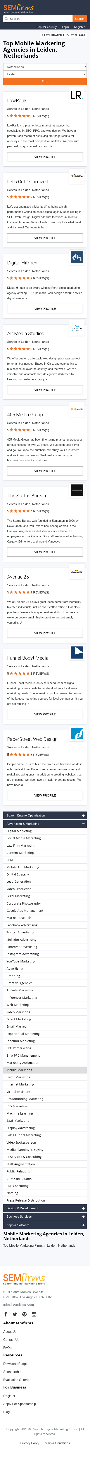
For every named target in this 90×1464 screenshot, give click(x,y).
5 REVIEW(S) (40, 430)
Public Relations (18, 1171)
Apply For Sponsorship (19, 1404)
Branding (13, 976)
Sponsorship (12, 1372)
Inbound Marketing (21, 1041)
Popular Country (46, 27)
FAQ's (7, 1347)
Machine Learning (20, 1113)
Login (65, 27)
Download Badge (15, 1364)
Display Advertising (21, 1128)
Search (80, 18)
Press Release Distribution (26, 1200)
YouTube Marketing (21, 961)
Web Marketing (18, 1005)
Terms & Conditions (56, 1443)
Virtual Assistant (18, 1092)
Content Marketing (20, 853)
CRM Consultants (19, 1179)
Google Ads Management (25, 910)
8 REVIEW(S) (40, 673)
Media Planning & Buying (25, 1150)
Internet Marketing (20, 1084)
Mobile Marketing (19, 1070)
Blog (6, 1412)
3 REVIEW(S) (40, 349)
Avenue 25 (18, 577)
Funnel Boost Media (27, 658)
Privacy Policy (29, 1443)
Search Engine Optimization (26, 815)
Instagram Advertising (23, 954)
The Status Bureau (26, 495)
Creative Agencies (20, 983)
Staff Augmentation (21, 1164)
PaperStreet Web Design (32, 739)
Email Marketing (18, 1026)
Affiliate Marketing (20, 990)
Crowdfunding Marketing (25, 1099)
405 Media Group (25, 414)
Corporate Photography (24, 903)
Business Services (19, 1216)
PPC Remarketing (19, 1048)
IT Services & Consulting (24, 1157)
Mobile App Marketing (23, 867)
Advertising (15, 968)
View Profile (45, 157)
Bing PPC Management (23, 1055)
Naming (12, 1193)
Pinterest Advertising (22, 947)
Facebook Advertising (22, 925)
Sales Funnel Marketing (24, 1135)
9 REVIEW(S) (40, 116)
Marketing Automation (23, 1063)
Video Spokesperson (21, 1142)
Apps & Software (18, 1225)
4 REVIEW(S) (40, 511)
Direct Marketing (19, 1019)
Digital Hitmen (22, 263)
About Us (10, 1331)
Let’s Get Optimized (27, 181)
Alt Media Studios (25, 333)
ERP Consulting (18, 1186)
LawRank (17, 100)
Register (79, 27)
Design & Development (22, 1208)
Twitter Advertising (20, 932)
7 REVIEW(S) (40, 197)
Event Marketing (18, 1077)
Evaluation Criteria (16, 1380)
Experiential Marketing (23, 1034)
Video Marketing (18, 1012)
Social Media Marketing (24, 838)
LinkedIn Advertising (21, 940)
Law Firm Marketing (21, 845)
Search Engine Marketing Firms (55, 1429)
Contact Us (11, 1339)
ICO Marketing (17, 1106)
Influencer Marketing (22, 997)
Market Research (19, 918)
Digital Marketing (19, 831)
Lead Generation (19, 881)
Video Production (19, 889)
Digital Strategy (18, 874)
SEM (10, 860)
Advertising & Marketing (23, 823)
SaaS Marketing (18, 1120)
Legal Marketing (18, 896)
